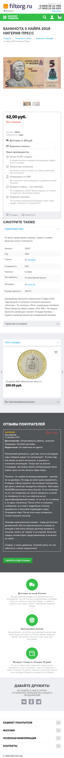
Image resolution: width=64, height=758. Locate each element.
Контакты (56, 11)
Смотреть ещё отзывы (17, 561)
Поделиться (30, 215)
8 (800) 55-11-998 (50, 5)
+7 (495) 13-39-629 (49, 8)
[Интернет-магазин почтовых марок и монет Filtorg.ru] (17, 6)
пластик (31, 284)
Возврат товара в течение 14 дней (32, 662)
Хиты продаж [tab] (12, 342)
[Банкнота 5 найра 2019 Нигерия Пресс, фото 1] (32, 73)
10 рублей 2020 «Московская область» (24, 381)
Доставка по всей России (32, 593)
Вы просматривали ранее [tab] (20, 402)
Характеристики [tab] (14, 228)
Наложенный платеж (32, 629)
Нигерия (31, 260)
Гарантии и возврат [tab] (16, 323)
